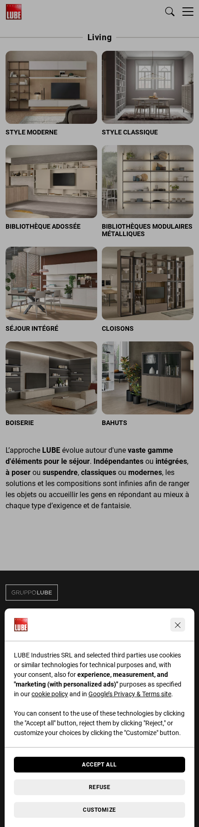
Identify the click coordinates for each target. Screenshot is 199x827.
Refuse (100, 787)
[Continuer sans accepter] (177, 625)
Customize (99, 810)
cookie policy (49, 694)
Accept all (99, 764)
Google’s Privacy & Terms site (129, 694)
